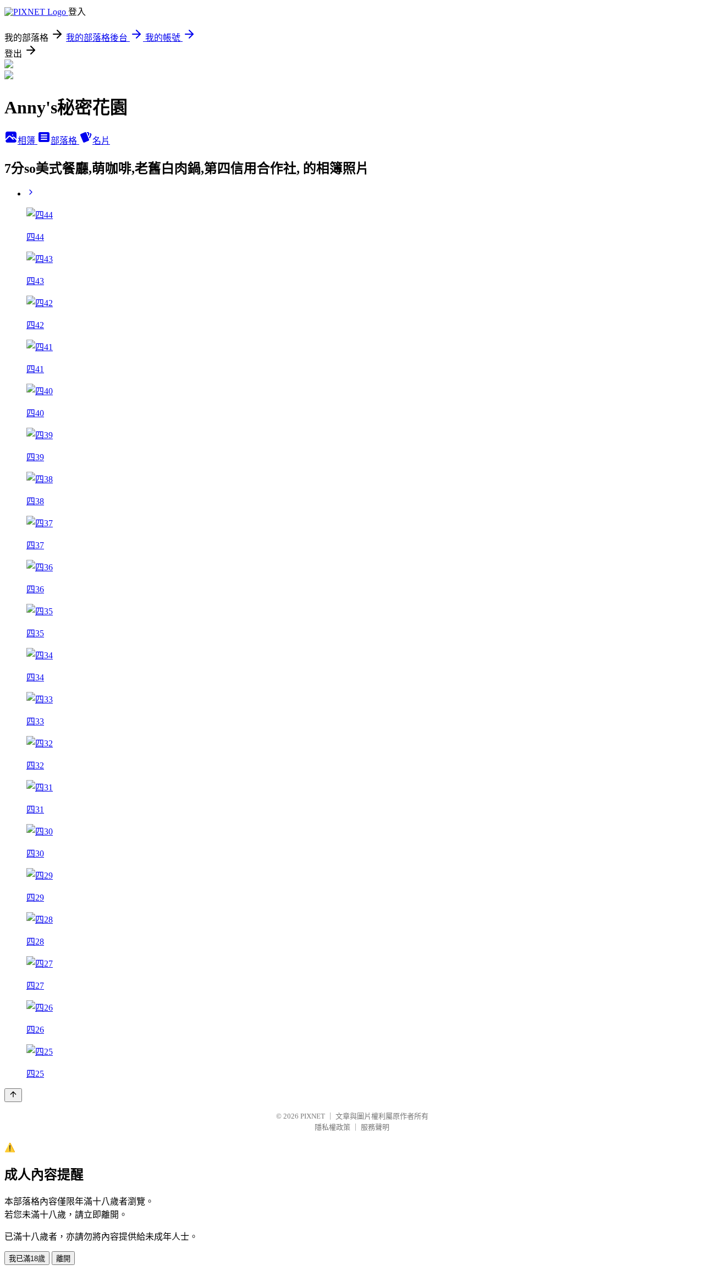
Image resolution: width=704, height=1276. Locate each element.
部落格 (65, 140)
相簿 (27, 140)
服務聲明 (375, 1127)
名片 (101, 140)
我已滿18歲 (27, 1259)
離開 (63, 1259)
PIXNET (312, 1116)
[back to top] (13, 1095)
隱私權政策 (332, 1127)
